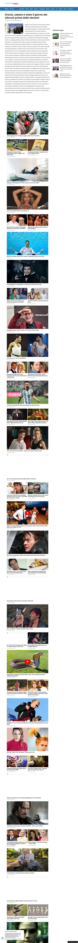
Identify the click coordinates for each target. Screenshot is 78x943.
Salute (31, 8)
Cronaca (12, 8)
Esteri (16, 8)
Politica (6, 8)
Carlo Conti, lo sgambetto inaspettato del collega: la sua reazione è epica (65, 60)
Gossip (60, 8)
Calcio (65, 8)
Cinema (53, 8)
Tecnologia (42, 8)
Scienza (36, 8)
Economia (22, 8)
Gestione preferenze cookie (72, 941)
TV (56, 8)
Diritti (27, 8)
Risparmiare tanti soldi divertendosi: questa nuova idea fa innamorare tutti (66, 75)
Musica (47, 8)
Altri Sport (70, 8)
